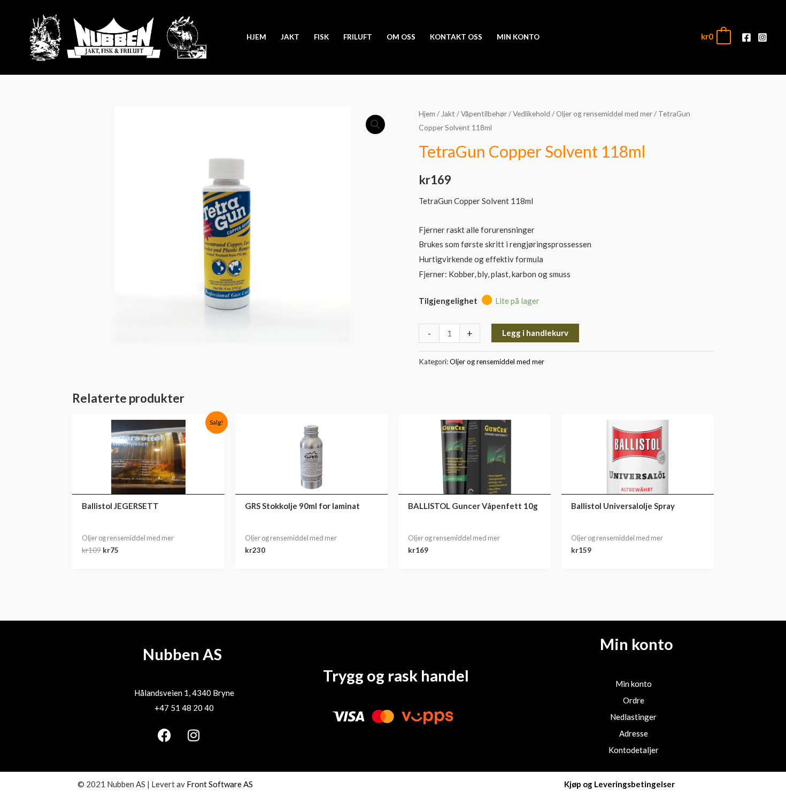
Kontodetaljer (633, 750)
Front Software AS (220, 784)
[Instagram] (762, 37)
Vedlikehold (531, 113)
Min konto (633, 683)
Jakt (448, 113)
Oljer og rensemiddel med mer (604, 113)
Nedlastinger (633, 717)
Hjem (427, 113)
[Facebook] (746, 37)
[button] (375, 124)
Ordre (633, 700)
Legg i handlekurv (535, 333)
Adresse (633, 733)
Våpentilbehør (484, 113)
